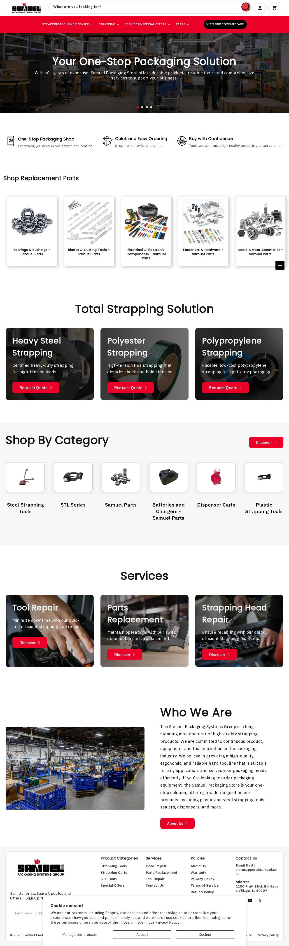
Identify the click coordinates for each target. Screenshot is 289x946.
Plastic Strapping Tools (264, 507)
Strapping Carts (114, 872)
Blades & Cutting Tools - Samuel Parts (89, 252)
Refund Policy (202, 892)
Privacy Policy (167, 922)
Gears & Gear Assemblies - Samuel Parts (260, 252)
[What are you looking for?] (245, 7)
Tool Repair (155, 879)
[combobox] (150, 7)
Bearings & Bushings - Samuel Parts (32, 252)
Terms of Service (205, 885)
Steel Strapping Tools (25, 507)
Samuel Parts (121, 504)
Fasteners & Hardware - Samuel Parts (203, 252)
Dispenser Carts (216, 504)
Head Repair (156, 866)
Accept (142, 934)
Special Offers (112, 885)
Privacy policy (268, 935)
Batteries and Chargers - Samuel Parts (168, 511)
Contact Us (155, 885)
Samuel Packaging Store (42, 935)
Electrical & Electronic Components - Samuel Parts (146, 254)
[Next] (279, 265)
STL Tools (109, 879)
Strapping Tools (114, 866)
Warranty (198, 872)
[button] (138, 107)
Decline (205, 934)
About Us (175, 823)
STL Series (73, 504)
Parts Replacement (161, 872)
